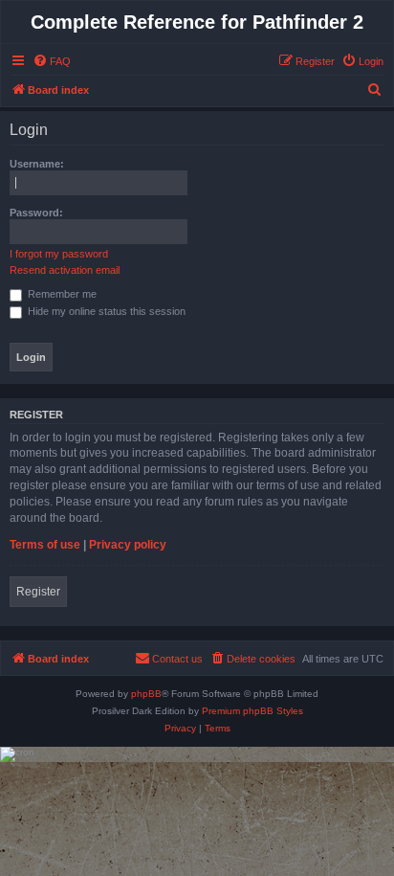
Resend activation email (65, 270)
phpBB (146, 693)
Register (38, 591)
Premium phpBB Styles (252, 711)
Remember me (61, 294)
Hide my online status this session (105, 311)
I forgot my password (59, 253)
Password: (36, 212)
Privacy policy (127, 544)
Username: (37, 163)
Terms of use (45, 544)
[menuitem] (52, 61)
